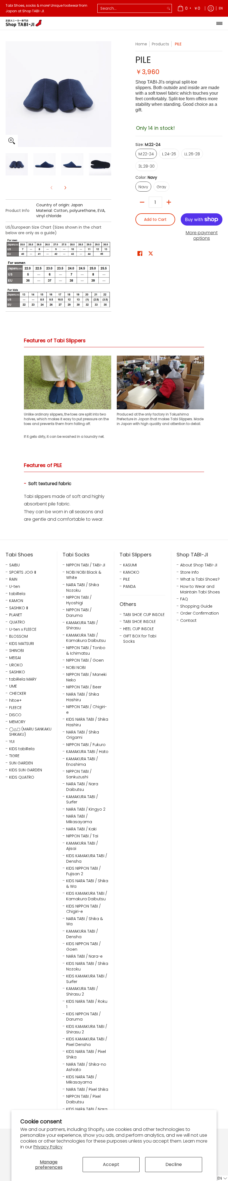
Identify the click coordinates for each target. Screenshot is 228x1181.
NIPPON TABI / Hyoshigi (78, 600)
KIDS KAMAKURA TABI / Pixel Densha (86, 1041)
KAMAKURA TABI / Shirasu (82, 625)
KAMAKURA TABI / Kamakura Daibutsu (86, 638)
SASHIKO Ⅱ (18, 608)
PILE (126, 579)
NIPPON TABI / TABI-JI (85, 565)
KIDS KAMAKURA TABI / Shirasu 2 (86, 1029)
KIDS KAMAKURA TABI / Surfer (86, 979)
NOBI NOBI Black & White (83, 575)
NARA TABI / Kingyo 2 (85, 809)
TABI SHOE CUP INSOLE (144, 614)
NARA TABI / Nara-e (84, 956)
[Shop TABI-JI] (24, 23)
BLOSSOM (18, 636)
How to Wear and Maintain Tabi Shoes (200, 589)
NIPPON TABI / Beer (83, 687)
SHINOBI (16, 650)
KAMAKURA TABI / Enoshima (82, 761)
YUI (11, 741)
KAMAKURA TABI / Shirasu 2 (82, 991)
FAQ (184, 599)
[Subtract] (142, 202)
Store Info (189, 572)
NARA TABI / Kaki (81, 829)
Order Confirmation (199, 613)
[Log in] (210, 8)
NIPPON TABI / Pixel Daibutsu (83, 1099)
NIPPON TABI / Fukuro (86, 744)
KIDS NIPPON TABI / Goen (83, 946)
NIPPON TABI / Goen (85, 660)
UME (13, 686)
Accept (111, 1164)
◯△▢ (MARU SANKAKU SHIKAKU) (30, 732)
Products (160, 44)
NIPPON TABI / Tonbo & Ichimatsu (85, 650)
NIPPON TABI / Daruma (78, 612)
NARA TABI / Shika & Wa (84, 921)
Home (141, 44)
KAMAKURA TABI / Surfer (82, 799)
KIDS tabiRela (21, 749)
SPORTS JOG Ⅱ (22, 572)
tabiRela (17, 593)
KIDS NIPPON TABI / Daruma (83, 1016)
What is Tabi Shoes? (200, 579)
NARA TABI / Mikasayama (79, 819)
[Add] (168, 202)
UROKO (16, 665)
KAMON (16, 600)
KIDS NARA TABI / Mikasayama (81, 1079)
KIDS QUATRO (21, 777)
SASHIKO (17, 672)
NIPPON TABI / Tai (82, 836)
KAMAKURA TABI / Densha (82, 934)
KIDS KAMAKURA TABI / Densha (86, 858)
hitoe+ (15, 700)
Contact (188, 620)
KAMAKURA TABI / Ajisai (82, 846)
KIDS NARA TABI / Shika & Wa (87, 883)
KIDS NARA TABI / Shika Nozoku (87, 966)
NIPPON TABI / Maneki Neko (86, 677)
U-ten (14, 586)
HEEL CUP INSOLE (138, 629)
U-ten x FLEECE (22, 629)
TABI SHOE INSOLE (139, 621)
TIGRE (14, 756)
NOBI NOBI (76, 667)
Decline (173, 1164)
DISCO (15, 715)
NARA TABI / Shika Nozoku (82, 587)
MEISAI (15, 658)
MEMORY (17, 722)
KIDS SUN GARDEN (25, 770)
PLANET (15, 615)
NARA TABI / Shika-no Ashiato (86, 1067)
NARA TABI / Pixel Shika (87, 1089)
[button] (140, 253)
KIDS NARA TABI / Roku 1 (86, 1004)
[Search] (168, 8)
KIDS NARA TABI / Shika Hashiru (87, 722)
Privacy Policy (48, 1147)
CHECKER (17, 693)
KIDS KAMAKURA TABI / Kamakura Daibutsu (86, 896)
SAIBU (14, 565)
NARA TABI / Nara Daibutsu (82, 786)
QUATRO (17, 622)
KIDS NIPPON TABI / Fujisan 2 (83, 871)
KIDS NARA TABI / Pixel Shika (86, 1054)
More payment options (202, 235)
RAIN (13, 579)
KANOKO (131, 572)
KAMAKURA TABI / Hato (87, 751)
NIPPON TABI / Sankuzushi (78, 774)
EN (221, 8)
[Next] (107, 94)
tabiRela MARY (22, 679)
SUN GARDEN (21, 763)
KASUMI (130, 565)
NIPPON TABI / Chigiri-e (86, 709)
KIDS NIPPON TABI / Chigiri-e (83, 909)
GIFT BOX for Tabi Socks (139, 639)
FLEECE (15, 707)
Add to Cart (155, 219)
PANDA (129, 586)
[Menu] (219, 23)
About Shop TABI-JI (198, 565)
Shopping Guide (196, 606)
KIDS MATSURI (21, 643)
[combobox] (131, 8)
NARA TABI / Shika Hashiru (82, 697)
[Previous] (9, 94)
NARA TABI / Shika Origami (82, 735)
